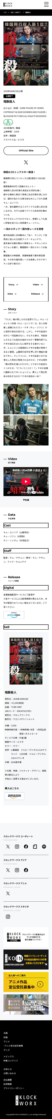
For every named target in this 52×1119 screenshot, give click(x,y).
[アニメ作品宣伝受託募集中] (26, 982)
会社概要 (7, 1079)
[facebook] (26, 846)
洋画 (5, 1032)
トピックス (8, 1056)
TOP (5, 12)
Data (10, 294)
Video (36, 284)
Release (35, 294)
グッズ (6, 1049)
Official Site (26, 150)
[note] (35, 847)
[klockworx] (7, 5)
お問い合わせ (9, 1073)
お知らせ (7, 1069)
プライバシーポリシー (13, 1088)
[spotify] (44, 846)
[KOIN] (26, 960)
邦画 (5, 1037)
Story (11, 284)
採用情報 (7, 1083)
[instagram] (16, 846)
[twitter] (7, 846)
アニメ (6, 1041)
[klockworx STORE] (26, 937)
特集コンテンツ (10, 1060)
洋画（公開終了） (16, 12)
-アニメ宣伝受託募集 (13, 1045)
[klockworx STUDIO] (26, 1004)
